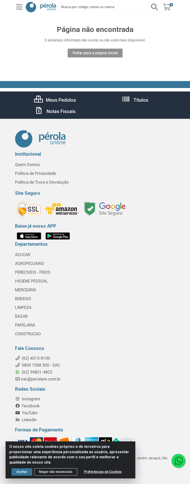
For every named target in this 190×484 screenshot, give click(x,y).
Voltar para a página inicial (95, 53)
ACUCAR (22, 254)
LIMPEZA (23, 307)
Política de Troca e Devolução (42, 182)
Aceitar (21, 472)
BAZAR (21, 316)
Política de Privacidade (35, 173)
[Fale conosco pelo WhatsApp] (178, 461)
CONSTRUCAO (28, 334)
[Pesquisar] (154, 7)
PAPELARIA (25, 325)
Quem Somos (27, 164)
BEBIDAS (23, 298)
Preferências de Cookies (103, 472)
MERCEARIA (25, 290)
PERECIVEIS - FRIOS (32, 272)
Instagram (30, 399)
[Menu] (19, 7)
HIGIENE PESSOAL (31, 281)
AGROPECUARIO (29, 263)
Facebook (30, 406)
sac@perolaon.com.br (41, 379)
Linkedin (29, 420)
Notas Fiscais (60, 111)
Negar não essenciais (55, 472)
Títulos (140, 100)
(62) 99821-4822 (36, 372)
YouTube (29, 413)
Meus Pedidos (60, 100)
